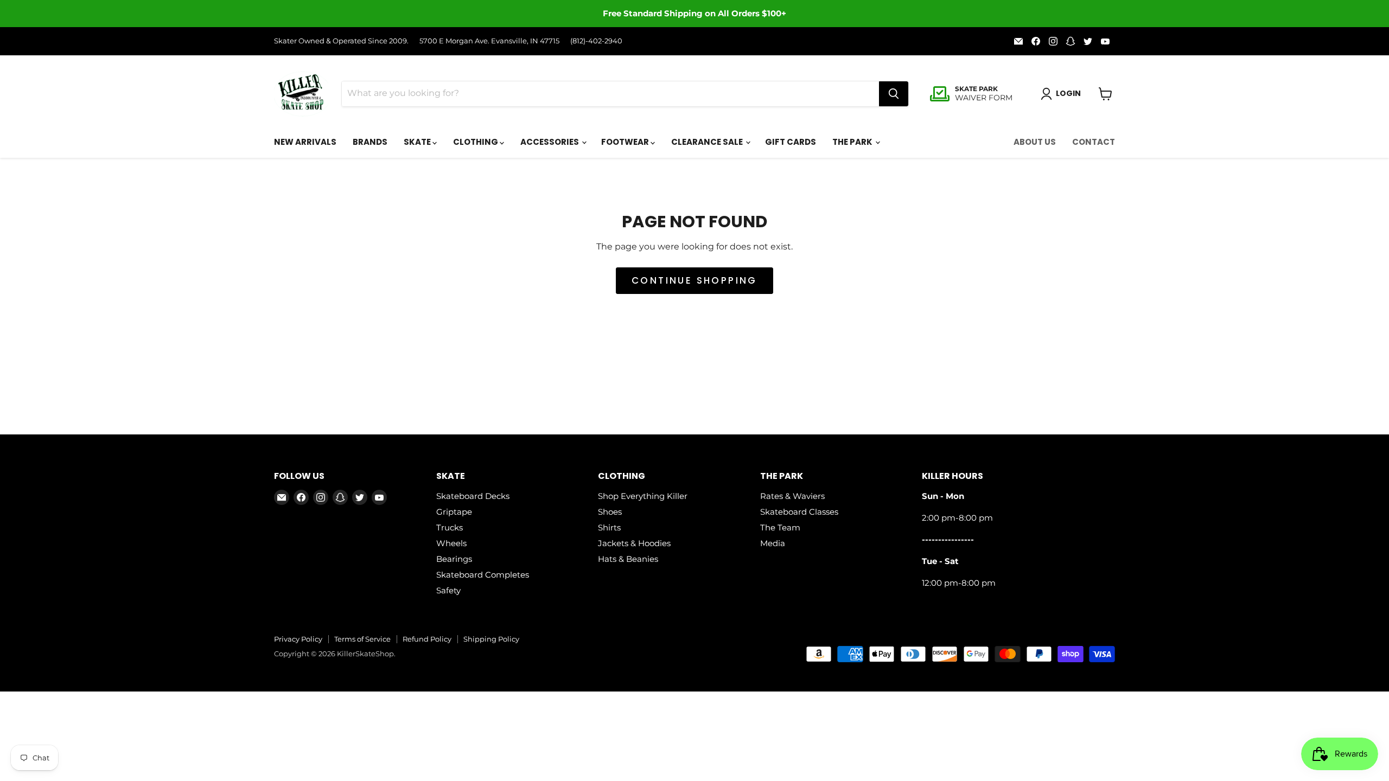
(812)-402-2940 (596, 41)
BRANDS (370, 142)
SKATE (418, 142)
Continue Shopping (694, 280)
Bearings (454, 559)
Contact (1093, 142)
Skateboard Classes (799, 512)
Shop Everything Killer (642, 496)
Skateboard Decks (472, 496)
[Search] (893, 93)
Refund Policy (427, 639)
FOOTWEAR (626, 142)
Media (772, 543)
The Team (780, 527)
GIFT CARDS (790, 142)
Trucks (449, 527)
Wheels (451, 543)
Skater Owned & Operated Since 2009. (341, 41)
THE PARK (853, 142)
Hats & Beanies (628, 559)
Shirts (609, 527)
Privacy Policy (298, 639)
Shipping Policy (491, 639)
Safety (448, 590)
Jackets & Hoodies (634, 543)
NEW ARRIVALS (305, 142)
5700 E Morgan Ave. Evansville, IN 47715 (489, 41)
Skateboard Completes (482, 574)
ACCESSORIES (550, 142)
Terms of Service (362, 639)
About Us (1035, 142)
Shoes (610, 512)
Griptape (454, 512)
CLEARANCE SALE (707, 142)
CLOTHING (476, 142)
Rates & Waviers (792, 496)
